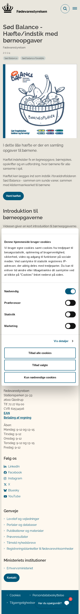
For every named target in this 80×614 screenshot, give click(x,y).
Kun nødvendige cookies (40, 377)
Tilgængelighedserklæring (28, 602)
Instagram (15, 478)
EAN (7, 413)
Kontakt (11, 577)
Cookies (15, 595)
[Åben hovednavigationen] (76, 9)
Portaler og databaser (22, 525)
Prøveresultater (17, 537)
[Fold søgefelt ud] (65, 8)
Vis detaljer (61, 341)
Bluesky (13, 490)
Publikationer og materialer (25, 531)
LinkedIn (14, 466)
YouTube (14, 496)
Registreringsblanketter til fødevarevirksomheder (40, 548)
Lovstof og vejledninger (23, 519)
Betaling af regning (17, 417)
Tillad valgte (40, 365)
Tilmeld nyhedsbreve (21, 542)
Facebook (15, 472)
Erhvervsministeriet (20, 568)
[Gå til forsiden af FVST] (23, 9)
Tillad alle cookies (40, 352)
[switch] (70, 303)
